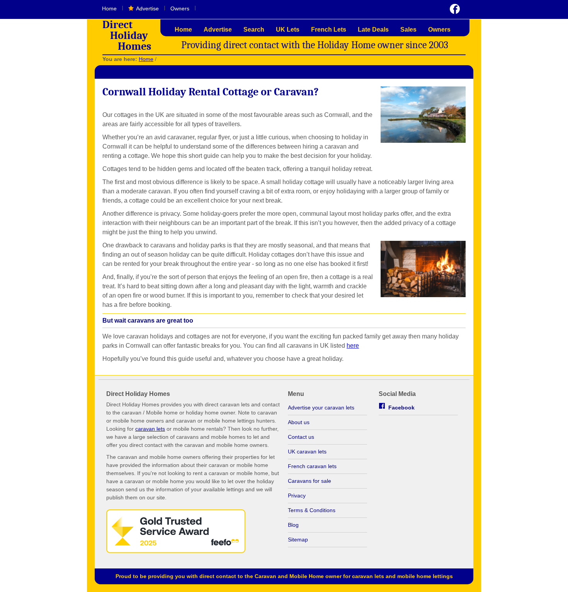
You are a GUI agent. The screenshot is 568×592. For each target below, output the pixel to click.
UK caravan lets (307, 451)
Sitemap (298, 539)
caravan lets (150, 429)
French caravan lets (312, 466)
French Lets (328, 29)
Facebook (401, 407)
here (353, 345)
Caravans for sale (309, 481)
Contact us (301, 437)
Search (253, 29)
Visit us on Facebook (455, 9)
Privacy (297, 495)
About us (299, 422)
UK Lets (287, 29)
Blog (293, 525)
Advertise (147, 8)
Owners (179, 8)
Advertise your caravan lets (321, 407)
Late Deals (373, 29)
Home (109, 8)
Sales (408, 29)
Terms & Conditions (311, 510)
